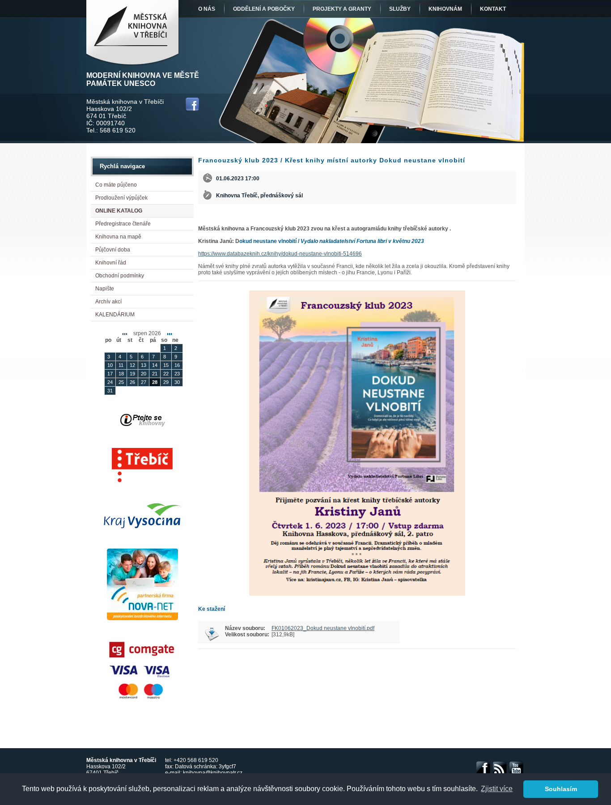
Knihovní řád (110, 263)
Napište (104, 288)
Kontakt (493, 9)
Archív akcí (108, 301)
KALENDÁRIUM (115, 314)
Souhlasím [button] (561, 788)
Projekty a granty (342, 9)
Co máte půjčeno (116, 185)
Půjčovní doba (112, 250)
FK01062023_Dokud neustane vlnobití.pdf (323, 628)
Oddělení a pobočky (264, 9)
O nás (206, 9)
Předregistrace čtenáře (123, 224)
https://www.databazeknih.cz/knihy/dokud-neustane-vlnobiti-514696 (280, 254)
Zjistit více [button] (497, 788)
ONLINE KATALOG (118, 211)
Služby (400, 9)
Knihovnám (445, 9)
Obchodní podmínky (119, 276)
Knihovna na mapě (118, 237)
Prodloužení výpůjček (121, 198)
